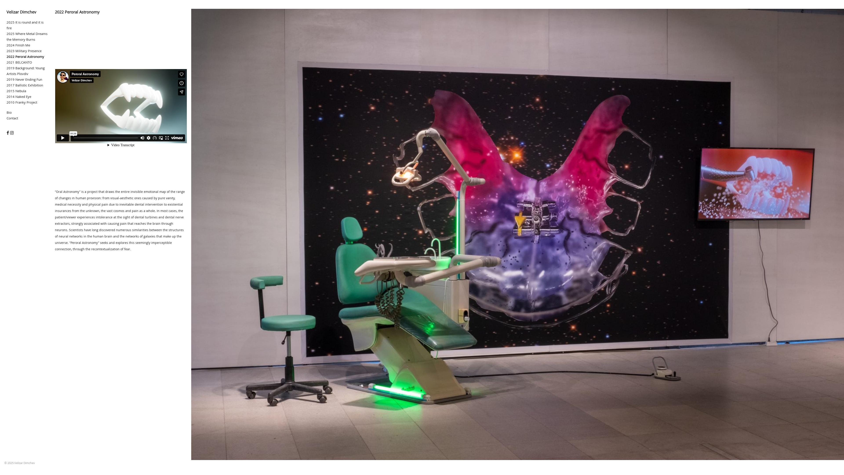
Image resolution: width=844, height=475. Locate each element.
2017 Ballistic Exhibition (25, 85)
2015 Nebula (16, 91)
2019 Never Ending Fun (24, 79)
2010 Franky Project (22, 102)
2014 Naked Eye (19, 96)
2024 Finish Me (18, 45)
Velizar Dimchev (21, 12)
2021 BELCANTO (19, 62)
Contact (12, 118)
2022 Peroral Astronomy (25, 56)
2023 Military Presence (24, 51)
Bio (9, 112)
